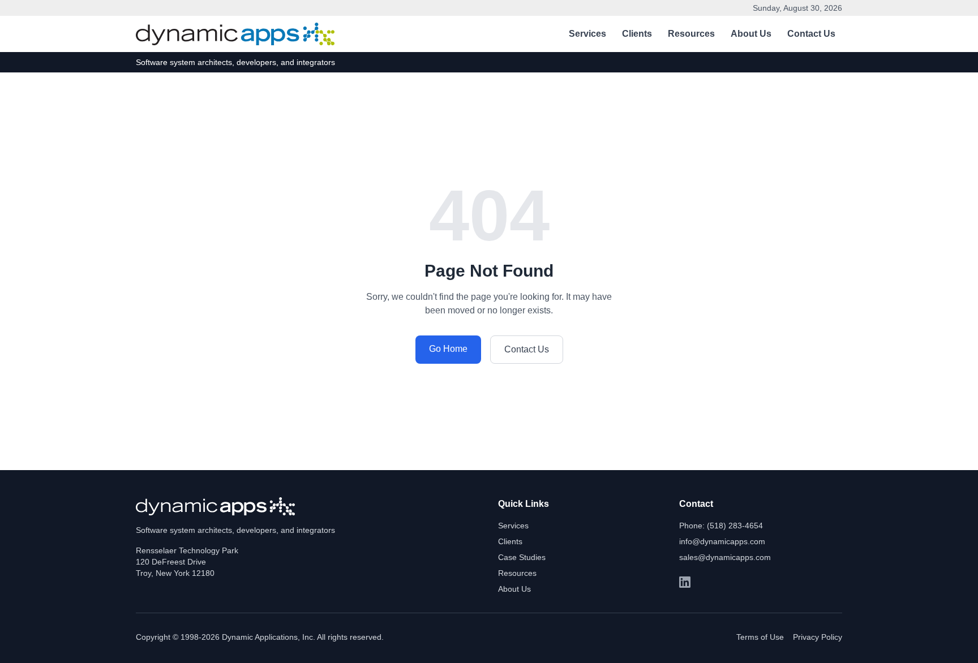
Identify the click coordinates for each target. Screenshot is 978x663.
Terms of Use (760, 637)
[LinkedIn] (684, 582)
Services (587, 33)
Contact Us (811, 33)
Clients (637, 33)
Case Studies (522, 557)
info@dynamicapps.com (722, 541)
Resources (691, 33)
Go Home (448, 349)
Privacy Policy (817, 637)
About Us (751, 33)
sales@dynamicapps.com (725, 557)
